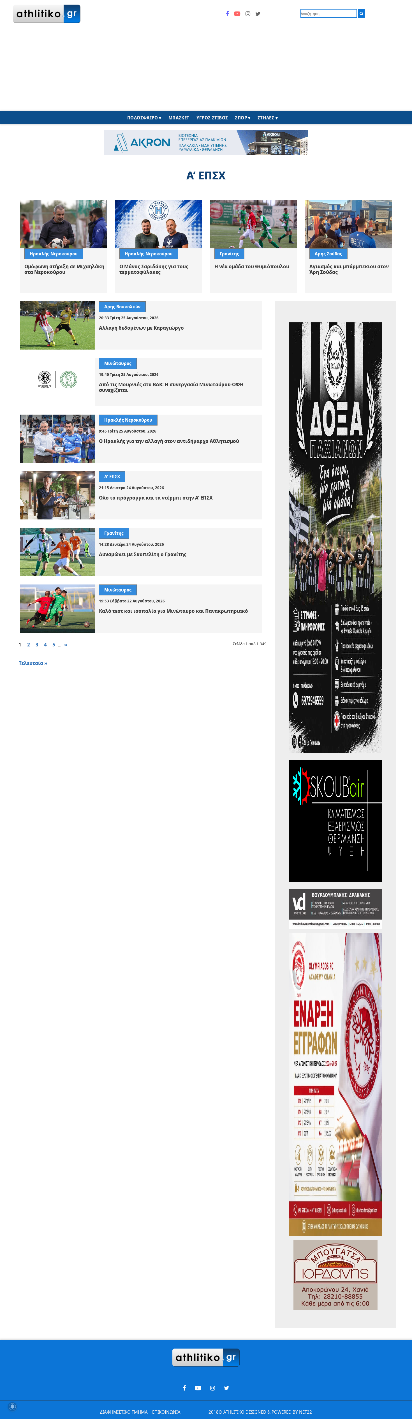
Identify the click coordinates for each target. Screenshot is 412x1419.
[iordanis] (335, 1275)
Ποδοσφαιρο (142, 118)
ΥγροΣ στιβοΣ (212, 118)
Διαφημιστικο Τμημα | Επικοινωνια (140, 1412)
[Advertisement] (206, 69)
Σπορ (241, 118)
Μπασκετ (178, 118)
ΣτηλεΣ (266, 118)
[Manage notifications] (12, 1406)
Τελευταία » (33, 663)
